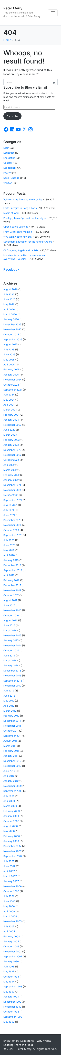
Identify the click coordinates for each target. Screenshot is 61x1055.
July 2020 (8, 540)
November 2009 (12, 785)
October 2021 (11, 494)
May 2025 (9, 359)
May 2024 (9, 399)
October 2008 (11, 821)
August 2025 (10, 344)
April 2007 (9, 871)
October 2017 (11, 595)
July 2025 (8, 349)
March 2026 (10, 314)
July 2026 (8, 294)
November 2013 (12, 675)
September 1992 (12, 1016)
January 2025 (11, 374)
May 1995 (9, 971)
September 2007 (12, 856)
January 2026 (11, 319)
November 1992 (12, 1006)
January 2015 (11, 640)
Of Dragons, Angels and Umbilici (21, 250)
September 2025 (12, 339)
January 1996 (11, 961)
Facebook (11, 269)
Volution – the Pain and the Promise (22, 199)
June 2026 (9, 299)
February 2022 (11, 474)
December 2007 (12, 846)
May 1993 (9, 991)
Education (8, 152)
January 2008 (11, 841)
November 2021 (12, 489)
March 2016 (10, 630)
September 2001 (12, 956)
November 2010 (12, 765)
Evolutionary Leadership (18, 1040)
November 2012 (12, 685)
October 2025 (11, 334)
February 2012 (11, 715)
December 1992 (12, 1001)
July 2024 (8, 394)
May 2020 (9, 550)
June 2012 (9, 695)
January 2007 (11, 881)
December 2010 (12, 760)
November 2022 (12, 454)
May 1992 (8, 1021)
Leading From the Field (18, 1044)
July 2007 (8, 861)
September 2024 (12, 389)
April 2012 (8, 705)
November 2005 (12, 921)
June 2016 (9, 625)
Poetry (7, 172)
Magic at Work (11, 212)
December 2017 (12, 585)
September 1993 (12, 986)
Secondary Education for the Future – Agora (27, 241)
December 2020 (12, 520)
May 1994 (9, 981)
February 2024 (11, 414)
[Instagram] (30, 129)
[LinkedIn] (12, 129)
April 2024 (9, 404)
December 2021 (12, 484)
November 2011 (12, 725)
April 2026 (9, 309)
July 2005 (9, 926)
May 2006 (9, 906)
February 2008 (11, 836)
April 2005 (9, 931)
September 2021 (12, 500)
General (7, 162)
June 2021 (9, 515)
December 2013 (12, 670)
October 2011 (10, 730)
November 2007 (12, 851)
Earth (6, 147)
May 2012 (8, 700)
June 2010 (9, 770)
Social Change (11, 177)
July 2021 (8, 509)
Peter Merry (12, 8)
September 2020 (12, 535)
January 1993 (11, 996)
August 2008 (10, 826)
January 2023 (11, 444)
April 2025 (9, 364)
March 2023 (10, 434)
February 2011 (11, 750)
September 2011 (12, 735)
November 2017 (12, 590)
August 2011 (10, 740)
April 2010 (9, 775)
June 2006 (9, 901)
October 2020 (11, 530)
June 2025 (9, 354)
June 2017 (9, 605)
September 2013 (12, 680)
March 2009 (10, 805)
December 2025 (12, 324)
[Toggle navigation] (53, 12)
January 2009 (11, 816)
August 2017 (10, 600)
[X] (24, 129)
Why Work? (44, 1040)
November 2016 (12, 610)
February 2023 (11, 439)
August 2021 (10, 505)
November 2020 (12, 524)
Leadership (9, 167)
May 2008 (9, 831)
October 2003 (11, 946)
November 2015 (12, 635)
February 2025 (11, 369)
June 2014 (9, 655)
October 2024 (11, 384)
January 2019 (11, 560)
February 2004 (11, 936)
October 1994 (11, 976)
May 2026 (9, 304)
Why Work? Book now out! (17, 236)
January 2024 (11, 419)
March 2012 (9, 710)
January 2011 (10, 755)
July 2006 (9, 896)
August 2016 (10, 620)
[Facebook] (6, 129)
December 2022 (12, 449)
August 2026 (10, 289)
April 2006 (9, 911)
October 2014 (11, 650)
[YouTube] (18, 129)
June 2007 (9, 866)
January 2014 (11, 665)
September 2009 (12, 790)
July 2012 (8, 690)
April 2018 (9, 575)
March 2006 (10, 916)
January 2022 (11, 479)
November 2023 (12, 424)
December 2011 (12, 720)
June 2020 (9, 545)
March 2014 (10, 660)
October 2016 (11, 615)
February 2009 (11, 811)
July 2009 (9, 796)
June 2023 (9, 429)
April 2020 (9, 555)
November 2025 (12, 329)
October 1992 (11, 1011)
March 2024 (10, 409)
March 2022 (10, 469)
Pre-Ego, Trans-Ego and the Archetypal (25, 218)
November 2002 (12, 951)
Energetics (9, 157)
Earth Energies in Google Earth (20, 208)
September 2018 (12, 570)
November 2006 (12, 886)
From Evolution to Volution (17, 231)
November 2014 (12, 645)
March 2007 (10, 876)
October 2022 (11, 459)
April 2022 (9, 464)
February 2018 (11, 580)
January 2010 (11, 780)
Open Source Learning (15, 226)
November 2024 (12, 379)
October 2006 (11, 891)
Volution (7, 182)
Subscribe (12, 116)
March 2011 (9, 745)
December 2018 (12, 565)
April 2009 (9, 800)
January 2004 (11, 941)
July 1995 (8, 966)
